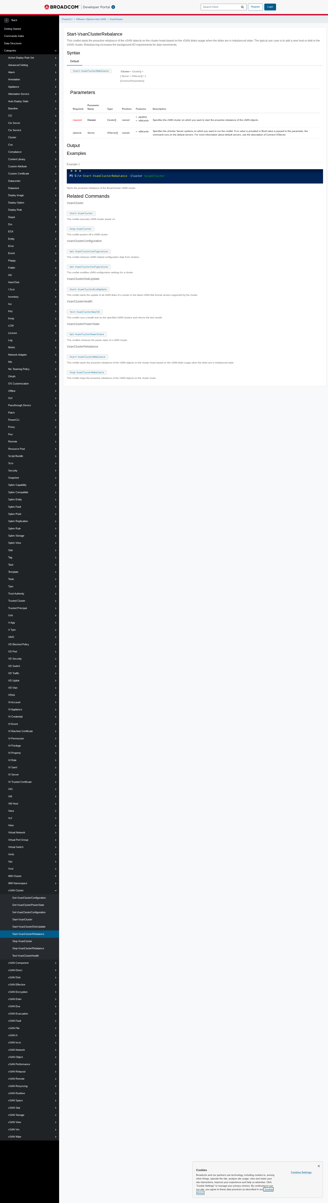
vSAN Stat (14, 1107)
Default (74, 61)
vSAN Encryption (18, 992)
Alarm (11, 72)
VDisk (11, 695)
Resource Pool (16, 449)
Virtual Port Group (18, 840)
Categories (10, 50)
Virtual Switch (15, 847)
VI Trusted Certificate (20, 782)
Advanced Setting (18, 65)
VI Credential (15, 716)
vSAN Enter (15, 999)
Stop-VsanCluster (22, 941)
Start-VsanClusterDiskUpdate (28, 926)
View (11, 825)
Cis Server (14, 123)
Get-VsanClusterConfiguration (29, 897)
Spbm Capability (17, 485)
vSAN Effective (16, 984)
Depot (11, 217)
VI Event (13, 724)
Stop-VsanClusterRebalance (28, 948)
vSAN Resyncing (18, 1086)
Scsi (10, 463)
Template (13, 572)
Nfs (10, 362)
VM (10, 796)
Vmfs (11, 854)
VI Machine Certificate (20, 731)
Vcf (10, 818)
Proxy (11, 427)
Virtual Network (16, 832)
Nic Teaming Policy (19, 369)
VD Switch (14, 666)
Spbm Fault (14, 506)
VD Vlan (12, 687)
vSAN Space (15, 1100)
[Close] (319, 1166)
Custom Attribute (17, 166)
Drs (10, 224)
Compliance (15, 152)
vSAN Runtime (16, 1093)
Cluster (12, 137)
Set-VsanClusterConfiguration (28, 912)
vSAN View (14, 1122)
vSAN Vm (13, 1129)
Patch (11, 412)
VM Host (13, 803)
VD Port (12, 651)
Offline (11, 391)
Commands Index (14, 36)
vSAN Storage (16, 1115)
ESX (10, 231)
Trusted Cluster (16, 600)
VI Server (13, 774)
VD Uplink (13, 680)
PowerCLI (13, 419)
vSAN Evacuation (18, 1013)
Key (10, 311)
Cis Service (14, 130)
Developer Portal (96, 7)
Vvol (10, 868)
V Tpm (12, 629)
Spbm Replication (18, 521)
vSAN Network (16, 1050)
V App (11, 622)
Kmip (11, 318)
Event (11, 253)
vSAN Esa (14, 1006)
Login (270, 6)
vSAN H (12, 1035)
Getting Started (12, 29)
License (12, 333)
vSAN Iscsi (14, 1042)
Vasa (11, 810)
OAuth (11, 376)
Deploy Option (16, 202)
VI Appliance (15, 709)
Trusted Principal (17, 608)
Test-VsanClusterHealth (25, 955)
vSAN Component (18, 963)
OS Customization (18, 383)
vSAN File (13, 1028)
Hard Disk (13, 282)
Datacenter (14, 181)
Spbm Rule (14, 528)
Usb (10, 615)
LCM (11, 325)
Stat (10, 550)
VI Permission (16, 738)
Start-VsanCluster (22, 919)
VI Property (14, 753)
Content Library (16, 159)
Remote (12, 441)
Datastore (13, 188)
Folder (11, 267)
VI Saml (12, 767)
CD (10, 115)
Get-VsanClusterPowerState (28, 905)
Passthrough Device (19, 405)
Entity (11, 239)
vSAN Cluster (16, 890)
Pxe (10, 434)
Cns (10, 144)
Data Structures (13, 43)
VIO (10, 789)
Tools (11, 579)
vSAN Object (15, 1057)
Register (255, 6)
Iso (10, 304)
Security (12, 470)
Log (10, 340)
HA (10, 275)
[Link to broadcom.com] (61, 7)
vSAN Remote (16, 1078)
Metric (11, 347)
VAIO (11, 637)
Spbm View (14, 543)
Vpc (10, 861)
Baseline (13, 108)
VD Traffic (13, 673)
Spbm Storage (16, 535)
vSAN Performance (19, 1064)
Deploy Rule (15, 209)
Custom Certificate (18, 173)
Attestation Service (18, 94)
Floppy (12, 260)
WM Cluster (15, 876)
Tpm (10, 586)
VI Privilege (14, 745)
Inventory (13, 296)
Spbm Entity (15, 499)
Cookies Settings (301, 1172)
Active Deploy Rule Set (21, 57)
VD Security (15, 658)
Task (10, 564)
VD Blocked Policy (18, 644)
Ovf (10, 398)
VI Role (12, 760)
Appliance (13, 86)
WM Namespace (17, 883)
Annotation (14, 79)
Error (11, 246)
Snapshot (13, 477)
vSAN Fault (14, 1020)
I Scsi (11, 289)
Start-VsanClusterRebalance (28, 934)
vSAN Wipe (14, 1136)
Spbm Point (14, 514)
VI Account (14, 702)
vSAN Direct (15, 970)
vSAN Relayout (16, 1071)
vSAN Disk (14, 977)
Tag (10, 557)
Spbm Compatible (18, 492)
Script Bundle (15, 456)
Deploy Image (16, 195)
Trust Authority (16, 593)
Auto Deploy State (18, 101)
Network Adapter (17, 354)
